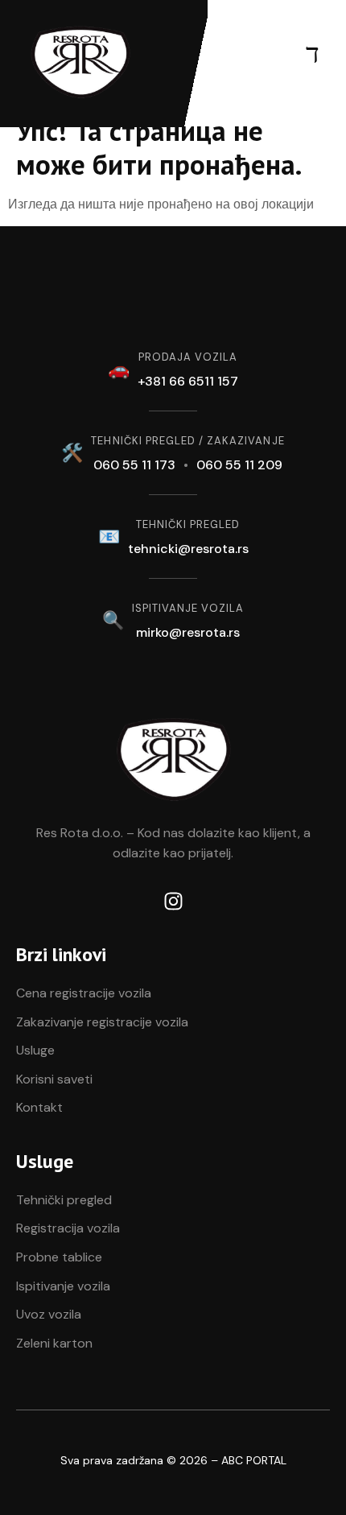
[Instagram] (173, 901)
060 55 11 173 (134, 464)
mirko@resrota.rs (188, 632)
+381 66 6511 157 (188, 381)
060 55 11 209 (239, 464)
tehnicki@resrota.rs (188, 548)
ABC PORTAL (253, 1460)
